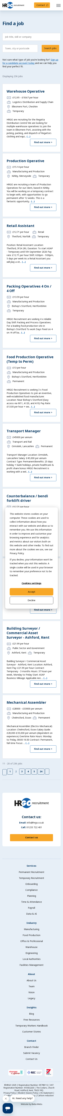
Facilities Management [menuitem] (31, 964)
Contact (41, 5)
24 (41, 771)
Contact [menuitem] (31, 1040)
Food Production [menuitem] (31, 935)
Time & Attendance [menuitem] (31, 901)
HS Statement (46, 1093)
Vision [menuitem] (31, 992)
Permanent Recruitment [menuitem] (31, 872)
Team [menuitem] (32, 986)
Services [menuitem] (31, 865)
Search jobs (50, 48)
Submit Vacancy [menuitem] (31, 1053)
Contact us (31, 837)
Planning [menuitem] (31, 895)
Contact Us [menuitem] (31, 1058)
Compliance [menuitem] (31, 889)
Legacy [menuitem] (31, 998)
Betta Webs (37, 1104)
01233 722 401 (34, 827)
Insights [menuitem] (32, 1007)
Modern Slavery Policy (28, 1093)
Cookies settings (31, 583)
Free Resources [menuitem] (31, 1019)
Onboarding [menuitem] (31, 883)
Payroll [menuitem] (31, 907)
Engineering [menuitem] (32, 953)
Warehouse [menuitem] (31, 947)
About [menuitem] (31, 974)
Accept (31, 591)
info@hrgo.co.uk (35, 822)
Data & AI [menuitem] (31, 913)
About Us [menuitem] (31, 980)
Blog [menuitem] (31, 1013)
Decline (31, 600)
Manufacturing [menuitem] (31, 929)
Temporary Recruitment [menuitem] (31, 878)
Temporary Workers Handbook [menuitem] (31, 1025)
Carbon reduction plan (40, 1096)
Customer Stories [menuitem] (31, 1031)
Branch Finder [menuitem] (31, 1047)
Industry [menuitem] (31, 922)
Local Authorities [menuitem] (32, 958)
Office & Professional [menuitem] (31, 941)
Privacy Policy (10, 1093)
